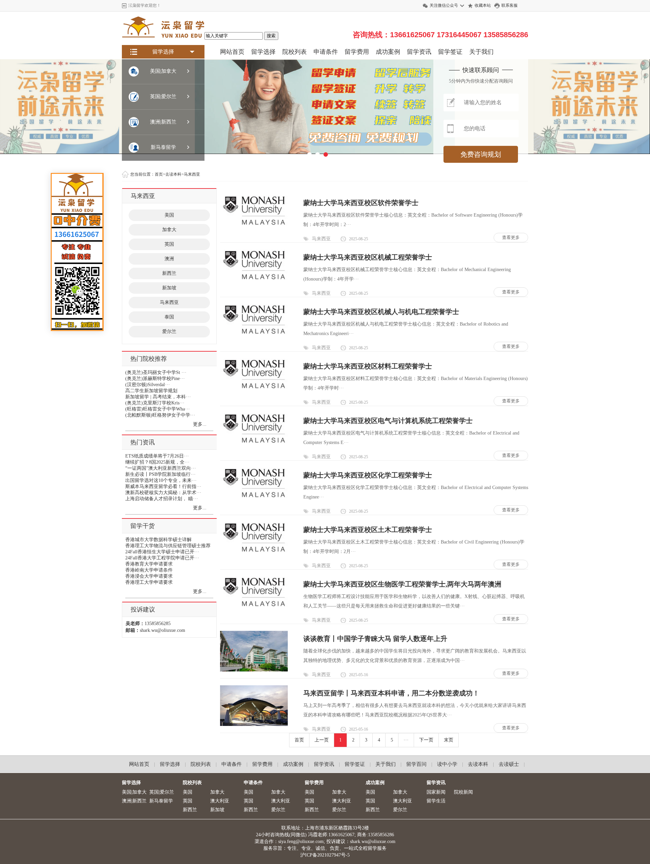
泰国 (169, 316)
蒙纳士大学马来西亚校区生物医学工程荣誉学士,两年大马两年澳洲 (402, 584)
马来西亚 (169, 302)
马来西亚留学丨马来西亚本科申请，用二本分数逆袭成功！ (391, 693)
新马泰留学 (161, 800)
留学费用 (357, 51)
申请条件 (325, 51)
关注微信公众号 (444, 5)
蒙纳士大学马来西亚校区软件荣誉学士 (360, 202)
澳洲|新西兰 (134, 800)
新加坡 (169, 287)
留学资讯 (419, 51)
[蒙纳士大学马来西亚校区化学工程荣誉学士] (254, 497)
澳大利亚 (219, 800)
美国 (169, 215)
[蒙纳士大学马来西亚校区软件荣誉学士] (254, 224)
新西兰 (169, 273)
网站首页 (232, 51)
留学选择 (263, 51)
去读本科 (478, 764)
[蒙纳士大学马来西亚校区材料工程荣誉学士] (254, 388)
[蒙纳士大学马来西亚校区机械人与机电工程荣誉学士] (254, 333)
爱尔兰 (169, 331)
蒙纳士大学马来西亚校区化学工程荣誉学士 (367, 475)
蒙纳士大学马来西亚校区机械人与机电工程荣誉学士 (381, 311)
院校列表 (294, 51)
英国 (169, 244)
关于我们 (481, 51)
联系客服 (509, 5)
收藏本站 (483, 5)
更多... (200, 424)
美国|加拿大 (134, 792)
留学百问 (416, 764)
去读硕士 (509, 764)
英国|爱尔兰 (161, 792)
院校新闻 (463, 792)
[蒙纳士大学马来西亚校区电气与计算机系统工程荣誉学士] (254, 442)
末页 (448, 740)
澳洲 (169, 258)
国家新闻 (436, 792)
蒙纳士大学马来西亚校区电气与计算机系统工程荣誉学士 (388, 420)
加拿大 (169, 229)
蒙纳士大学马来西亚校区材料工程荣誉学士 (367, 366)
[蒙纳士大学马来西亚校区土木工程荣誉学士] (254, 551)
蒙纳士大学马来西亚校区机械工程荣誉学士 (367, 257)
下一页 (426, 740)
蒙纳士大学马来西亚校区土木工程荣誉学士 (367, 529)
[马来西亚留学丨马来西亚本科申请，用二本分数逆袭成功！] (254, 724)
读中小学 (447, 764)
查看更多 (511, 237)
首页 (299, 740)
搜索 (271, 35)
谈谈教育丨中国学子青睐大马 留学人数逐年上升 (375, 638)
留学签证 (450, 51)
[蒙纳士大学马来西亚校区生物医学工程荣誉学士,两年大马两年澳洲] (254, 606)
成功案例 (388, 51)
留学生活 (436, 800)
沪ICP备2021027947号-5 (325, 855)
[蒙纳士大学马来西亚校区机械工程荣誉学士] (254, 279)
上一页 (322, 740)
